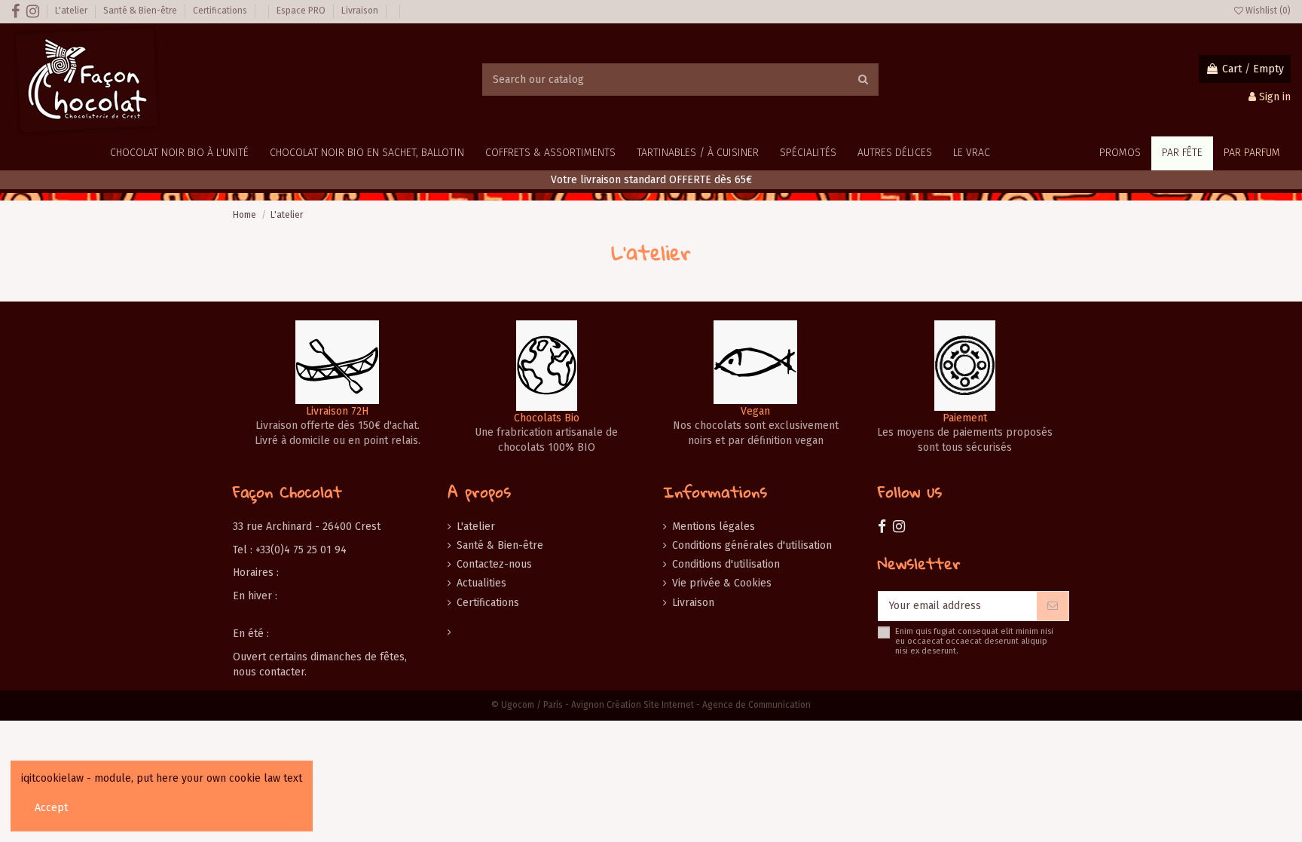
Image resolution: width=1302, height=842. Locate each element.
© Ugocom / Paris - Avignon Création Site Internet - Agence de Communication (651, 705)
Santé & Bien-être (141, 10)
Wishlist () (1267, 10)
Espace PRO (302, 10)
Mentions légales (713, 526)
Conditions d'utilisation (726, 564)
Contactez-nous (494, 564)
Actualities (481, 583)
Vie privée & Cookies (722, 583)
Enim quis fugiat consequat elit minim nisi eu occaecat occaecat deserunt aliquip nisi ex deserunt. (974, 641)
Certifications (221, 10)
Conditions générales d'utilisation (752, 545)
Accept (51, 807)
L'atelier (72, 10)
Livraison (361, 10)
